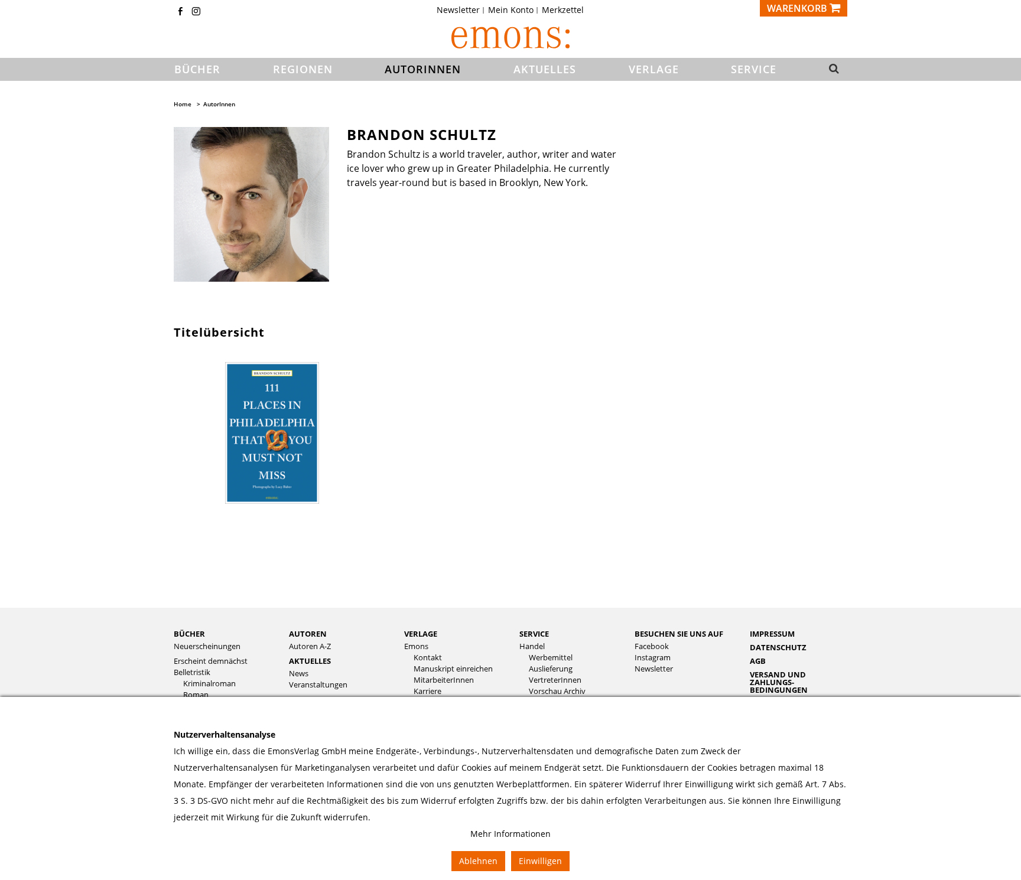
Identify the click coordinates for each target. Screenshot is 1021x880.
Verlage (420, 633)
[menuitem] (462, 10)
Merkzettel (563, 10)
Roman (196, 694)
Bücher (189, 633)
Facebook (652, 646)
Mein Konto (511, 10)
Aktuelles (310, 661)
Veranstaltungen (318, 684)
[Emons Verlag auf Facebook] (180, 12)
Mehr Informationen (510, 833)
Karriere (427, 691)
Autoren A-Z (310, 646)
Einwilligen (540, 860)
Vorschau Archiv (557, 691)
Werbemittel (551, 657)
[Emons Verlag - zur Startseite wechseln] (510, 37)
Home (182, 104)
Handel (532, 646)
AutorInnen (219, 104)
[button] (830, 69)
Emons (416, 646)
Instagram (653, 657)
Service (534, 633)
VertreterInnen (555, 680)
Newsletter (458, 10)
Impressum (772, 633)
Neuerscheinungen (207, 646)
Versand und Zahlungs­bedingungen (779, 682)
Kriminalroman (209, 683)
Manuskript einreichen (453, 668)
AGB (758, 661)
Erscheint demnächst (211, 661)
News (298, 673)
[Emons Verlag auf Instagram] (196, 12)
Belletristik (192, 672)
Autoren (308, 633)
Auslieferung (551, 668)
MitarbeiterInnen (444, 680)
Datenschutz (778, 647)
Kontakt (428, 657)
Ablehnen (478, 860)
